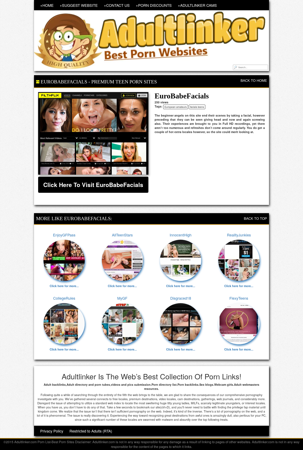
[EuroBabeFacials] (93, 133)
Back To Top (255, 219)
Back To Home (254, 81)
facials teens (197, 107)
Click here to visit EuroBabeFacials (93, 184)
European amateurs (175, 107)
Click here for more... (64, 286)
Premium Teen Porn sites (124, 81)
